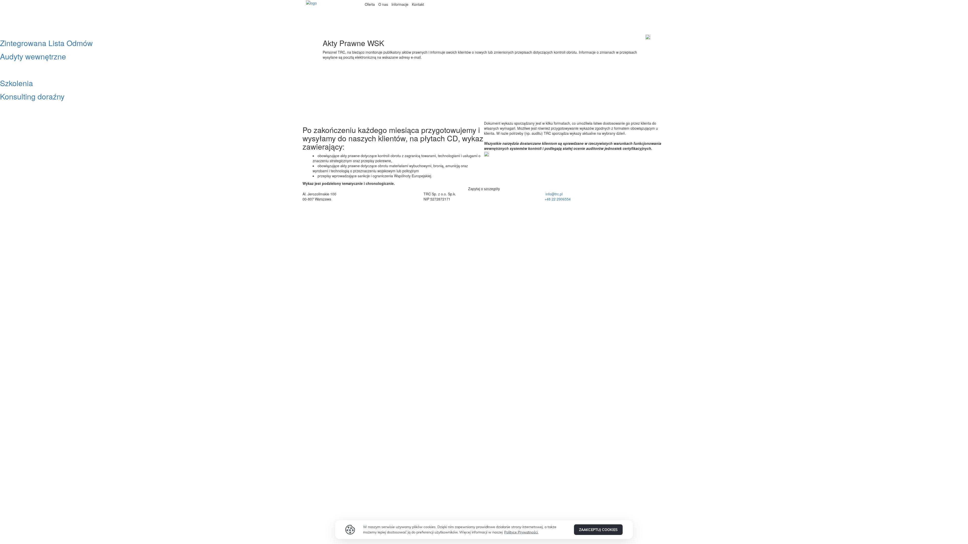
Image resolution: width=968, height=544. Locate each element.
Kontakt (418, 4)
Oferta (370, 4)
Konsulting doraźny (32, 96)
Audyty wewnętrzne (33, 56)
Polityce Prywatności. (521, 532)
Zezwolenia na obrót (34, 69)
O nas (383, 4)
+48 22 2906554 (557, 198)
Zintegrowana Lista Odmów (46, 43)
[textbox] (605, 196)
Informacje (399, 4)
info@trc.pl (554, 193)
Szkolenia (16, 83)
